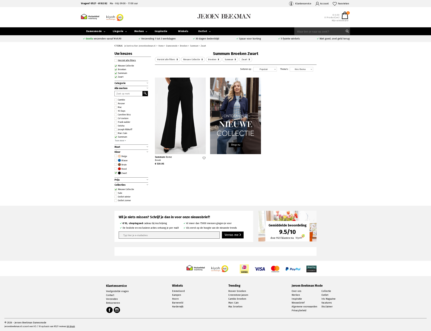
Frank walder (124, 122)
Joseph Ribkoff (125, 129)
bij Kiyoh (71, 326)
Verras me (232, 235)
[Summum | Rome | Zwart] (180, 116)
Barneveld (177, 302)
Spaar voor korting (250, 38)
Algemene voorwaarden (304, 306)
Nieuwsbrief (298, 302)
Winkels (183, 31)
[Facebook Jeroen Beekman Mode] (109, 310)
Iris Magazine (328, 298)
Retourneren (113, 302)
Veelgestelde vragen (117, 291)
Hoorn (175, 298)
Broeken (122, 69)
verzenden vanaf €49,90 (103, 38)
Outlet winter (124, 196)
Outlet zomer (124, 200)
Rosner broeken (237, 291)
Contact (110, 295)
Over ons (296, 291)
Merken (139, 31)
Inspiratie (161, 31)
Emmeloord (178, 291)
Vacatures (326, 302)
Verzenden (112, 299)
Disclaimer (327, 306)
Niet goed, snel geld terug (335, 38)
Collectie (326, 291)
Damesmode (94, 31)
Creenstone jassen (238, 295)
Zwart (120, 77)
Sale (120, 193)
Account (324, 3)
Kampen (176, 295)
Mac (120, 107)
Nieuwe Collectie (126, 189)
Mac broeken (235, 306)
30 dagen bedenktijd (207, 38)
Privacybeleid (299, 310)
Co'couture (123, 118)
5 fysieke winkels (290, 38)
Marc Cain (233, 302)
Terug (119, 46)
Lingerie (118, 31)
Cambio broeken (237, 298)
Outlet (202, 31)
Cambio (121, 99)
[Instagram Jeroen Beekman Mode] (117, 310)
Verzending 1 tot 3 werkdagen (158, 38)
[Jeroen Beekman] (224, 16)
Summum (163, 157)
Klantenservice (303, 3)
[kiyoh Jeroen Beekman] (220, 267)
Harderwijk (178, 306)
